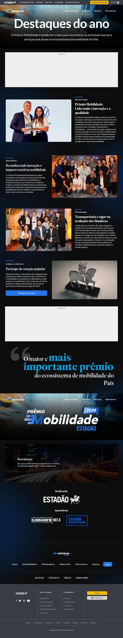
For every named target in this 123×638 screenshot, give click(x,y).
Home (14, 564)
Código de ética (44, 598)
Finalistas (86, 11)
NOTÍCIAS (39, 578)
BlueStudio (84, 623)
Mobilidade (66, 623)
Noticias (97, 11)
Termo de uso (44, 613)
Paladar (28, 623)
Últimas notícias (27, 2)
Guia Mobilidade (29, 564)
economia (59, 2)
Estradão (75, 623)
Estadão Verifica (72, 2)
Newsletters (99, 598)
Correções (66, 598)
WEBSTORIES (82, 578)
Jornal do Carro (38, 623)
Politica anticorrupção (46, 602)
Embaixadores (48, 564)
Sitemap (96, 564)
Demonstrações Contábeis (48, 609)
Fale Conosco (81, 564)
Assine (98, 2)
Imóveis (58, 623)
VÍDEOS (67, 578)
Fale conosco (67, 605)
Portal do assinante (69, 602)
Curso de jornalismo (46, 605)
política (48, 2)
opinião (39, 2)
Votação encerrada (26, 293)
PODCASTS (54, 578)
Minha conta (65, 564)
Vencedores (110, 11)
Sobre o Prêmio (71, 11)
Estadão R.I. (93, 623)
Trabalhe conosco (68, 609)
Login (107, 564)
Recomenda (49, 623)
